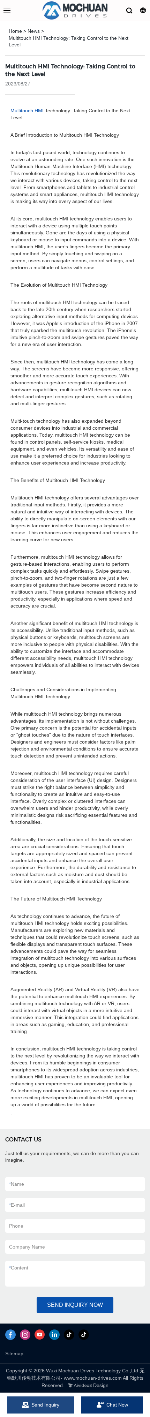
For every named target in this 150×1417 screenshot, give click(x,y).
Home (15, 31)
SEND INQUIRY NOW (75, 1305)
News (34, 31)
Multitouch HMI (27, 110)
